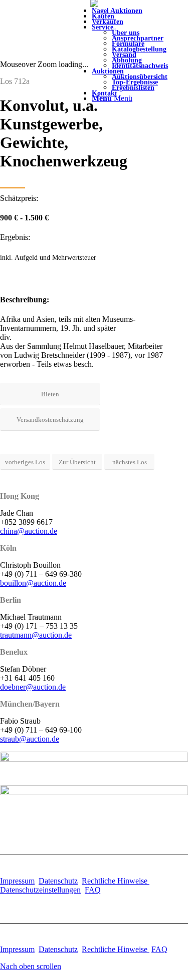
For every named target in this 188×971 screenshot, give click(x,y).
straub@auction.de (29, 739)
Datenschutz (58, 881)
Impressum (17, 881)
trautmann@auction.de (36, 635)
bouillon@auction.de (33, 583)
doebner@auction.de (33, 687)
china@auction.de (28, 531)
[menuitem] (140, 46)
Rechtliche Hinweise (115, 881)
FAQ (93, 890)
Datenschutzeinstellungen (40, 890)
